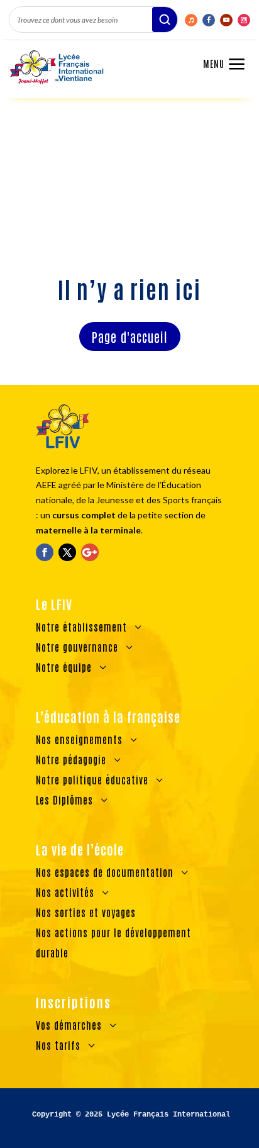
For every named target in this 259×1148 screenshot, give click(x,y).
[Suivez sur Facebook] (208, 20)
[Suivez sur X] (67, 552)
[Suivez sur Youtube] (226, 20)
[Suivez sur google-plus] (90, 552)
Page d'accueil (130, 336)
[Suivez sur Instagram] (244, 20)
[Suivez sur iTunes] (191, 20)
